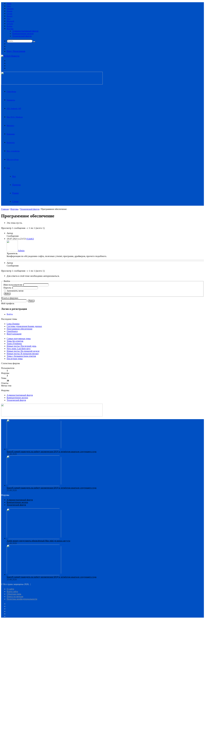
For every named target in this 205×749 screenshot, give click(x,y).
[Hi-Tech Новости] (10, 56)
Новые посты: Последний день (21, 346)
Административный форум (25, 31)
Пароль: (7, 287)
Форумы (10, 29)
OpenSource (12, 331)
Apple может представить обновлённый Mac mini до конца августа (38, 541)
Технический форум (22, 36)
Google (9, 14)
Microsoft (10, 21)
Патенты (16, 185)
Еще (8, 168)
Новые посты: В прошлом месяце (23, 353)
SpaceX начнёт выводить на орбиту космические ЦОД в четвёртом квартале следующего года (51, 451)
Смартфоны (11, 91)
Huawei (9, 16)
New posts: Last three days (18, 348)
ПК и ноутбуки (13, 159)
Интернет (10, 125)
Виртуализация (14, 334)
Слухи (15, 201)
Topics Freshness (14, 343)
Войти (7, 294)
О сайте (10, 589)
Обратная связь (14, 594)
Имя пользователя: (13, 284)
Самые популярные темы (19, 338)
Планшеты (11, 100)
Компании (11, 134)
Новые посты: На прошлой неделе (23, 351)
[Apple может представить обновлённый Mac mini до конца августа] (34, 538)
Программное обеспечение (19, 329)
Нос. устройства (13, 151)
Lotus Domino (13, 324)
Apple (9, 4)
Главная (5, 209)
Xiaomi (9, 11)
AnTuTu (10, 24)
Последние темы (15, 358)
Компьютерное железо (23, 33)
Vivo (8, 19)
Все (14, 176)
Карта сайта (12, 591)
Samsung (10, 9)
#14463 (30, 238)
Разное (15, 193)
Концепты (11, 142)
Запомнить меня (15, 290)
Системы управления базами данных (24, 326)
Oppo (9, 6)
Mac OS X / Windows (15, 117)
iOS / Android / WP (14, 108)
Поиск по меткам (15, 596)
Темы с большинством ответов (21, 356)
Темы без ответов (15, 341)
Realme (9, 26)
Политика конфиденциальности (22, 599)
